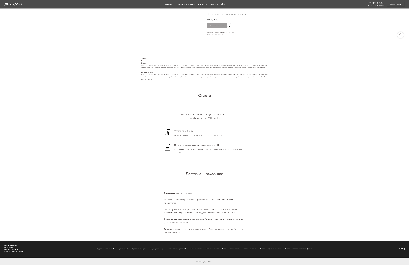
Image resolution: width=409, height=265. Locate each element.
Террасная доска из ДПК (105, 248)
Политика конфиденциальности (270, 248)
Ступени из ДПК (123, 248)
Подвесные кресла (212, 248)
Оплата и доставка (186, 4)
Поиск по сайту (217, 4)
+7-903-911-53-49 (209, 117)
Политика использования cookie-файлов (298, 248)
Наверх (401, 248)
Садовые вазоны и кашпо (231, 248)
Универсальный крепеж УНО (177, 248)
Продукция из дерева (139, 248)
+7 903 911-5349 (376, 5)
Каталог (169, 4)
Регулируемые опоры (157, 248)
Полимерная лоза (196, 248)
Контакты (202, 4)
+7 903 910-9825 (375, 3)
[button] (396, 4)
